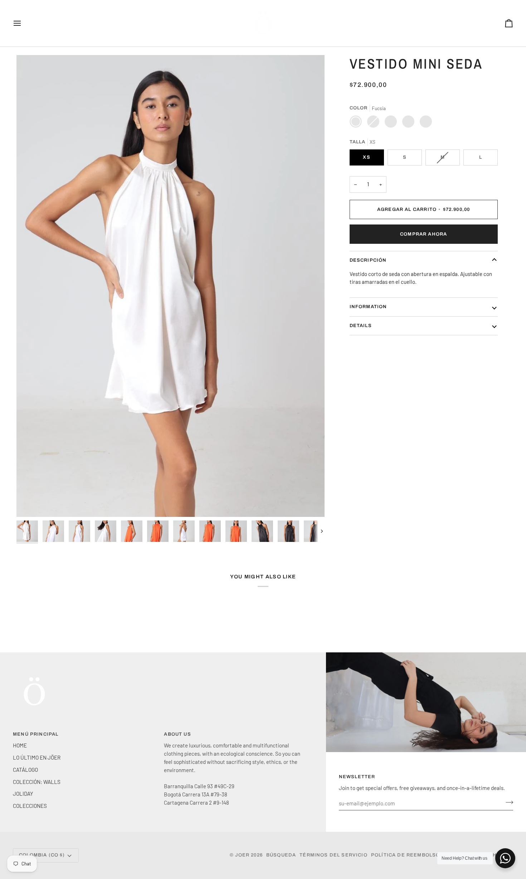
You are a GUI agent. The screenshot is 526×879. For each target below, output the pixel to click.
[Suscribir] (507, 802)
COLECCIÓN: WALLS (36, 782)
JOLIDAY (23, 793)
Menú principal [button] (35, 734)
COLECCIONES (30, 806)
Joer (243, 855)
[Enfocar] (170, 286)
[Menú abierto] (23, 23)
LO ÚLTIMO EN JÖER (36, 757)
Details (361, 325)
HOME (20, 745)
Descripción (368, 260)
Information (368, 306)
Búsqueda (281, 855)
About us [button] (177, 734)
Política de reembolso (405, 855)
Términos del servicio (333, 855)
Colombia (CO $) (42, 855)
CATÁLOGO (25, 769)
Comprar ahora (423, 233)
